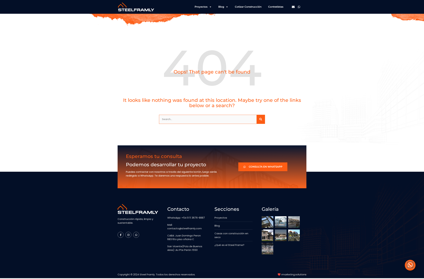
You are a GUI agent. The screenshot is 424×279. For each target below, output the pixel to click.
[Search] (261, 119)
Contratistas (275, 6)
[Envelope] (293, 6)
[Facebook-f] (121, 235)
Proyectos (201, 6)
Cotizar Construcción (248, 6)
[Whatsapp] (299, 6)
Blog (221, 6)
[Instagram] (128, 235)
